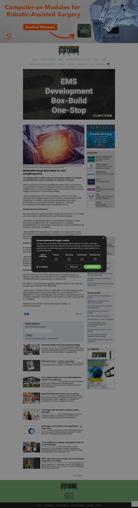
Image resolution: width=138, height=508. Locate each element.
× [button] (103, 238)
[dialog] (69, 254)
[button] (42, 267)
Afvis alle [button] (74, 267)
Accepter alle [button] (92, 267)
